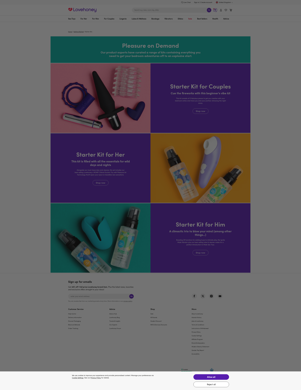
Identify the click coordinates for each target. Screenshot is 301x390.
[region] (150, 380)
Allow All (211, 376)
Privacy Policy (96, 378)
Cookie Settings (77, 378)
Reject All (211, 384)
